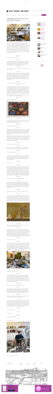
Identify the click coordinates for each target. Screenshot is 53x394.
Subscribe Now (12, 390)
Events (35, 10)
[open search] (40, 15)
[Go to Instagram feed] (7, 363)
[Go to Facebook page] (8, 363)
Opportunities (41, 363)
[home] (17, 11)
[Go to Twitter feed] (10, 363)
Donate (37, 10)
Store (43, 10)
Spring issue (11, 43)
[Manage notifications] (51, 392)
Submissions (28, 364)
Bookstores (34, 364)
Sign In (45, 10)
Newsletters (40, 10)
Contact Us (21, 364)
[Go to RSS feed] (12, 363)
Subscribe (21, 363)
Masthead (34, 363)
